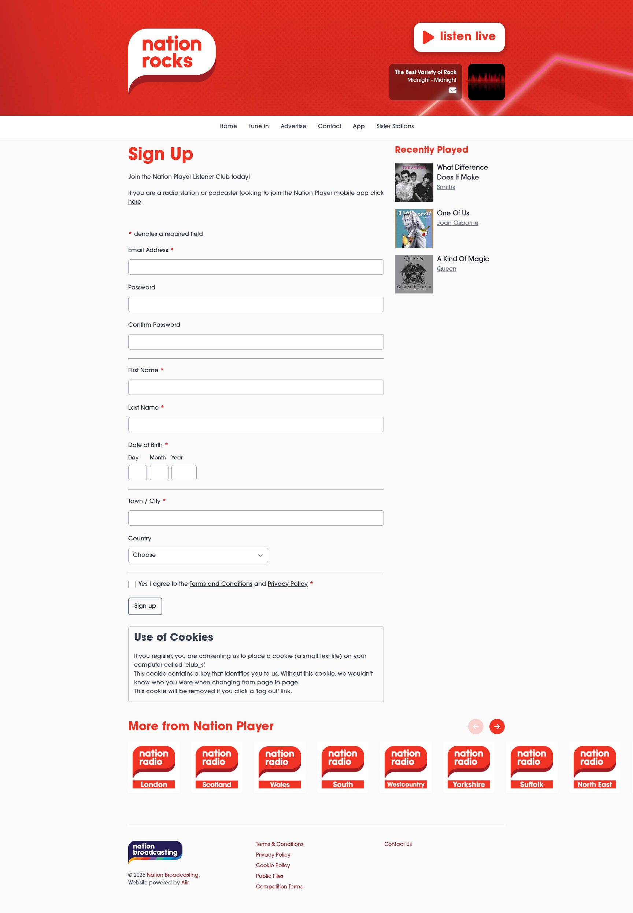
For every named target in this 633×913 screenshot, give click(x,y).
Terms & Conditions (279, 844)
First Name (146, 371)
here (134, 202)
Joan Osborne (457, 223)
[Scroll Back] (476, 726)
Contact (329, 127)
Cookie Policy (273, 866)
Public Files (269, 876)
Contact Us (398, 844)
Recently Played (432, 150)
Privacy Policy (288, 584)
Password (141, 288)
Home (228, 127)
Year (176, 458)
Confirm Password (154, 325)
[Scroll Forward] (497, 726)
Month (158, 458)
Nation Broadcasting (173, 875)
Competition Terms (279, 887)
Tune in (259, 127)
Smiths (446, 188)
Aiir (184, 883)
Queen (446, 269)
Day (133, 458)
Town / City (147, 501)
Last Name (146, 408)
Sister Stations (395, 127)
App (359, 127)
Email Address (151, 251)
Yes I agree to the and (226, 584)
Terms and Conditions (221, 584)
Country (139, 539)
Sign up (145, 606)
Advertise (293, 127)
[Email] (452, 90)
